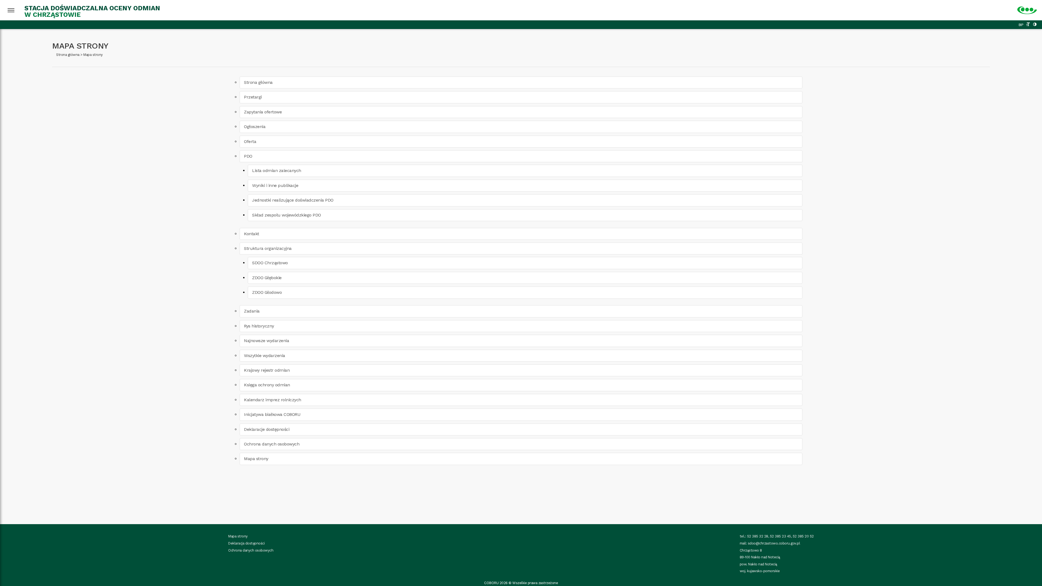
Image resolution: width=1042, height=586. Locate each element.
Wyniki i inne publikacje (275, 185)
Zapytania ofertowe (263, 111)
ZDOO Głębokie (267, 277)
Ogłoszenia (254, 126)
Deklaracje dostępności (266, 429)
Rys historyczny (259, 326)
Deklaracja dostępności (246, 543)
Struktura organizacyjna (268, 248)
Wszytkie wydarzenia (264, 355)
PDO (248, 156)
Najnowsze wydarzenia (266, 340)
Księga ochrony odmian (267, 384)
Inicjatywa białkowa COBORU (272, 414)
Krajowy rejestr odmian (267, 370)
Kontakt (251, 233)
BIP (1021, 25)
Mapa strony (93, 55)
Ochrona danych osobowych (271, 444)
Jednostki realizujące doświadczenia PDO (292, 200)
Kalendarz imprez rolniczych (272, 399)
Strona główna (68, 55)
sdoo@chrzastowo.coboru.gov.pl (774, 543)
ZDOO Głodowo (267, 292)
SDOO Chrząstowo (270, 262)
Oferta (250, 141)
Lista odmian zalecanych (276, 170)
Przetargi (253, 97)
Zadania (252, 311)
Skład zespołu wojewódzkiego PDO (286, 215)
